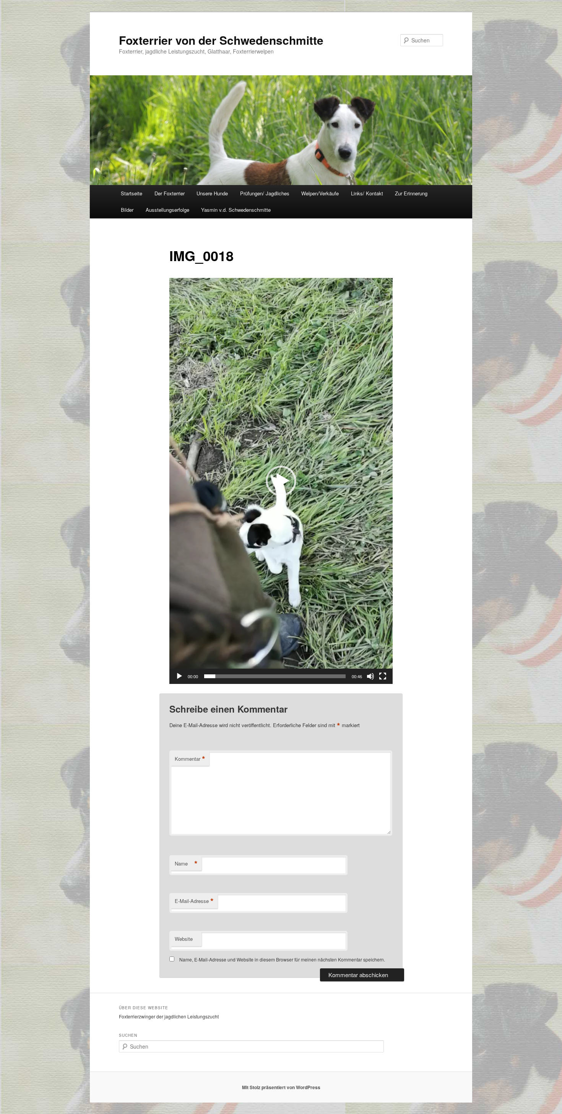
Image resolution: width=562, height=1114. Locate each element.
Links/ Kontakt (367, 193)
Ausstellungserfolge (167, 209)
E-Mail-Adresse (194, 901)
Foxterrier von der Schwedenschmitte (221, 40)
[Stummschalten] (370, 676)
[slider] (275, 676)
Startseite (131, 193)
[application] (281, 481)
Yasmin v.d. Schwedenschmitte (236, 209)
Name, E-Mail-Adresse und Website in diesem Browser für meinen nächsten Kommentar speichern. (282, 959)
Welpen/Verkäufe (320, 193)
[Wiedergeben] (179, 676)
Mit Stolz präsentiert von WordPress (281, 1087)
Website (184, 938)
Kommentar (190, 759)
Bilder (127, 209)
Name (186, 863)
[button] (281, 481)
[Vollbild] (383, 676)
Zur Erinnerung (411, 193)
